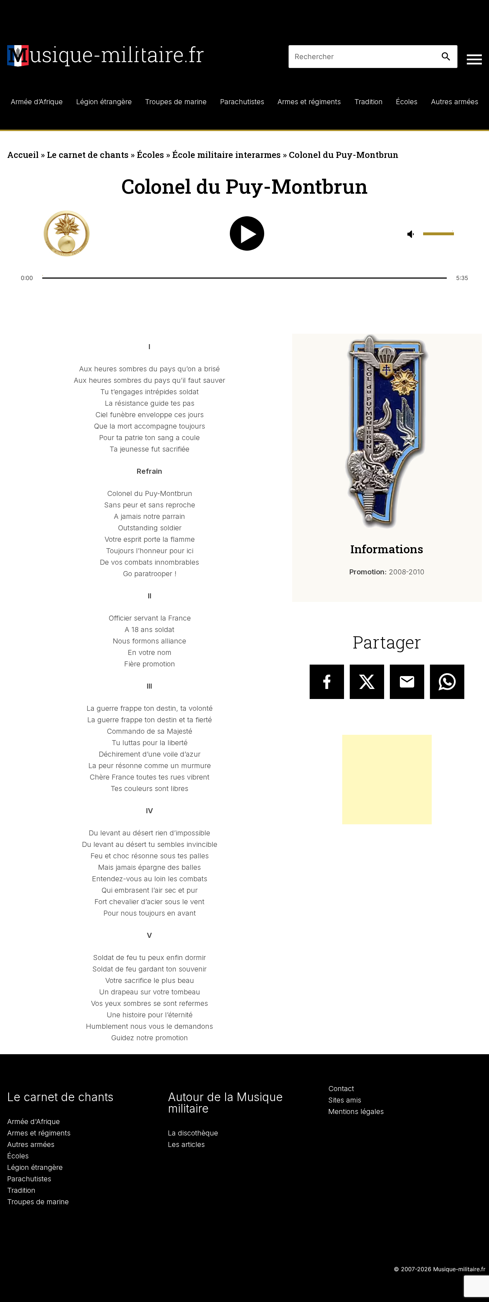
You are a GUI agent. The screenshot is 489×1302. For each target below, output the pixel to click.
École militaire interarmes (226, 154)
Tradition (21, 1190)
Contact (341, 1088)
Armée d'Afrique (33, 1121)
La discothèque (193, 1133)
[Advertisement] (387, 779)
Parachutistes (29, 1179)
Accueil (23, 154)
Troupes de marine (38, 1201)
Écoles (150, 154)
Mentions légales (356, 1111)
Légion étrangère (35, 1167)
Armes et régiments (39, 1133)
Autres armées (30, 1144)
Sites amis (344, 1100)
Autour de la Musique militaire (225, 1102)
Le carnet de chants (88, 154)
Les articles (186, 1144)
